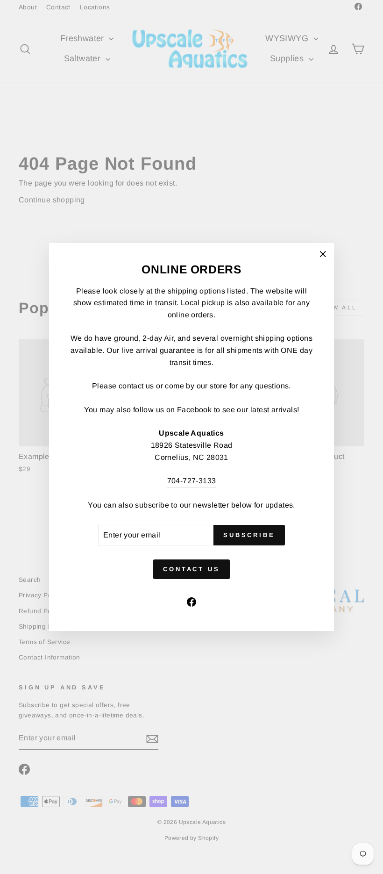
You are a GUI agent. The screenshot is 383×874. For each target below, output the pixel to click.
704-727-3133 (191, 481)
